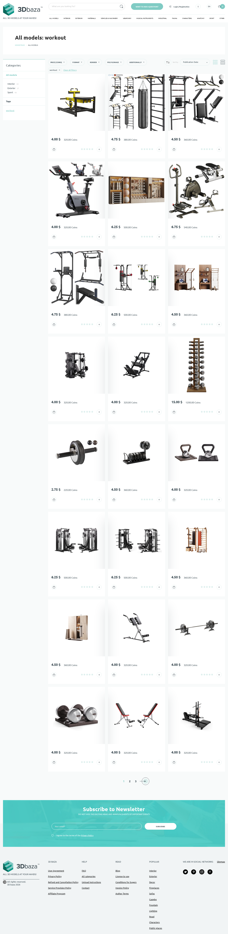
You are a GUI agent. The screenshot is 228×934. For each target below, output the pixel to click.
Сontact (85, 888)
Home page (20, 45)
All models (53, 18)
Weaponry (127, 18)
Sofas (152, 893)
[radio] (82, 149)
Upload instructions (91, 882)
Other (221, 18)
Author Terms (122, 893)
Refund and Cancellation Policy (63, 882)
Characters (187, 18)
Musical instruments (144, 18)
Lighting (153, 911)
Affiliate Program (56, 893)
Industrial (162, 18)
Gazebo (153, 899)
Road (151, 916)
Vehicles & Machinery (109, 18)
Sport (211, 18)
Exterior (78, 18)
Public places (155, 928)
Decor (152, 882)
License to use (122, 876)
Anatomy (200, 18)
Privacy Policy (87, 835)
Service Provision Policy (59, 888)
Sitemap (221, 862)
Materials (92, 18)
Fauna (174, 18)
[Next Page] (145, 781)
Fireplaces (154, 888)
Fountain (153, 905)
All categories (88, 876)
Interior (67, 18)
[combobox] (83, 6)
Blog (118, 871)
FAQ (84, 871)
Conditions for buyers (126, 882)
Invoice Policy (122, 888)
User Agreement (56, 871)
